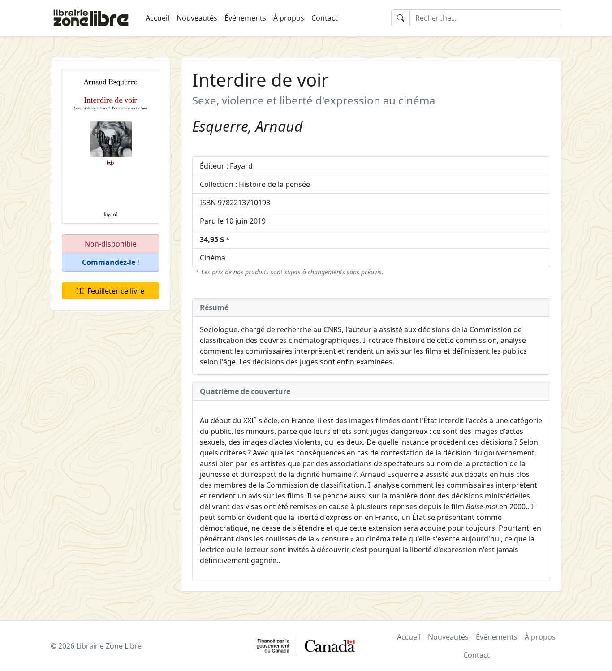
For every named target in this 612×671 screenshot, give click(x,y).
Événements (245, 18)
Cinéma (212, 258)
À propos (288, 18)
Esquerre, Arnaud (247, 126)
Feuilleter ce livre (115, 291)
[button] (110, 262)
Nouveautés (197, 18)
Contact (324, 18)
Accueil (157, 18)
